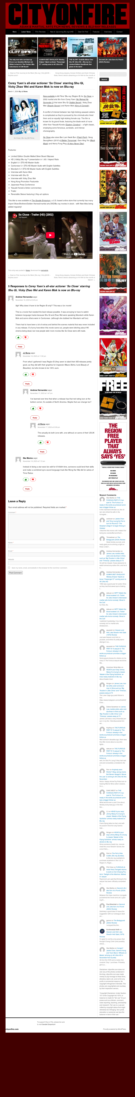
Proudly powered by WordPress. (114, 1029)
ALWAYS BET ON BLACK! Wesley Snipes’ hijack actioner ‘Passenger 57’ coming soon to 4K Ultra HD (113, 578)
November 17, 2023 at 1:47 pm (41, 393)
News (28, 270)
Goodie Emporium (48, 1024)
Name (11, 542)
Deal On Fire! (83, 31)
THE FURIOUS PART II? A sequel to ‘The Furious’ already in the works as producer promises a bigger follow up (113, 502)
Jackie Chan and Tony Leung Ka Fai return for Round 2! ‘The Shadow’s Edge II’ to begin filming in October (113, 523)
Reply (20, 346)
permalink (44, 270)
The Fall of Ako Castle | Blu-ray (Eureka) (115, 854)
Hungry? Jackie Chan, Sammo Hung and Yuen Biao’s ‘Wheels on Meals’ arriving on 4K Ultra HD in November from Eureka (113, 953)
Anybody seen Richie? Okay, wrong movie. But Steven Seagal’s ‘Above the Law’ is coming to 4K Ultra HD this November (113, 774)
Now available (49, 96)
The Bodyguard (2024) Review (115, 538)
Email (10, 551)
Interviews (108, 31)
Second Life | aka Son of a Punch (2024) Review (116, 890)
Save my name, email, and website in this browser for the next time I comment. (39, 568)
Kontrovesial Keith (112, 929)
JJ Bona (24, 91)
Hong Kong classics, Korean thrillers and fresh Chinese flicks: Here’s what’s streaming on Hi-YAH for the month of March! (74, 75)
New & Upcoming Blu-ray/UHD (61, 31)
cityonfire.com (12, 1029)
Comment (12, 512)
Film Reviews (40, 31)
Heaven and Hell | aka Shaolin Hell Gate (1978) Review (116, 632)
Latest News (26, 31)
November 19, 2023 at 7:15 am (34, 461)
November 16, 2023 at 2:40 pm (27, 300)
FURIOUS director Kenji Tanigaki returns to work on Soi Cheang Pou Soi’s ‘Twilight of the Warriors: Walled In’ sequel (113, 872)
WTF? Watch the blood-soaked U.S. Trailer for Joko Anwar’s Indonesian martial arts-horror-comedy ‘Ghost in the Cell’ (113, 597)
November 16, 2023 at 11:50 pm (34, 356)
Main (15, 31)
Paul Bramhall (111, 904)
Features (96, 31)
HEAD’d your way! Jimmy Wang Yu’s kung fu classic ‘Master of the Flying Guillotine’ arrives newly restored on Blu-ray (112, 673)
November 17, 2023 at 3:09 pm (49, 427)
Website (11, 559)
